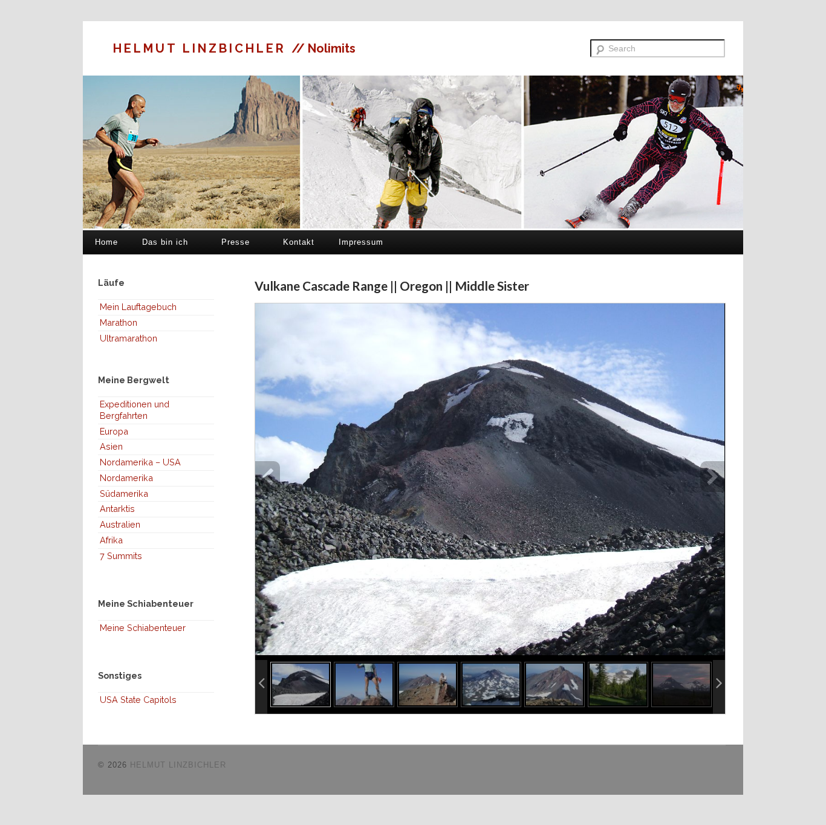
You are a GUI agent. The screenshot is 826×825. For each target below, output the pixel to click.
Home (106, 242)
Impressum (361, 242)
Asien (111, 446)
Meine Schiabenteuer (143, 628)
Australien (120, 524)
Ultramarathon (128, 338)
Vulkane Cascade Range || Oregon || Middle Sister (392, 285)
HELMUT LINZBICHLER (202, 48)
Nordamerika (126, 478)
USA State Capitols (138, 699)
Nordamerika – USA (140, 462)
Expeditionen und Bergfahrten (134, 410)
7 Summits (121, 556)
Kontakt (298, 242)
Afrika (111, 540)
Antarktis (117, 508)
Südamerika (124, 493)
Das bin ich (165, 242)
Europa (114, 431)
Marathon (118, 322)
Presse (235, 242)
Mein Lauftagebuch (138, 307)
